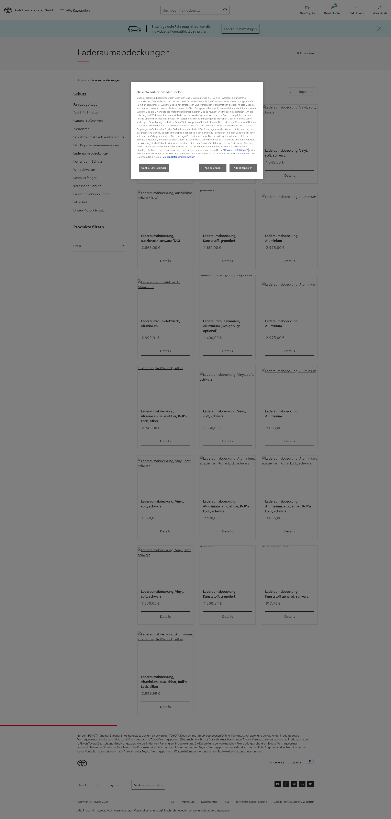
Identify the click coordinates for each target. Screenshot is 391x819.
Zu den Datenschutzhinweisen (179, 156)
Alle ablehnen (213, 167)
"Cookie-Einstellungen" (235, 149)
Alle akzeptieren (243, 167)
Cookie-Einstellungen (154, 167)
